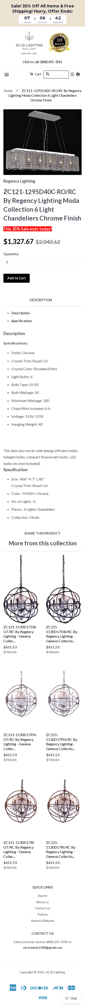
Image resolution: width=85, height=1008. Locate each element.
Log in (72, 74)
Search (42, 896)
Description (41, 300)
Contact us (42, 908)
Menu (6, 75)
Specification (21, 321)
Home (8, 91)
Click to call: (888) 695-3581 (42, 62)
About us (42, 902)
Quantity (11, 254)
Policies (42, 914)
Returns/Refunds (42, 921)
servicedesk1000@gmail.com (42, 947)
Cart (37, 74)
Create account (78, 74)
